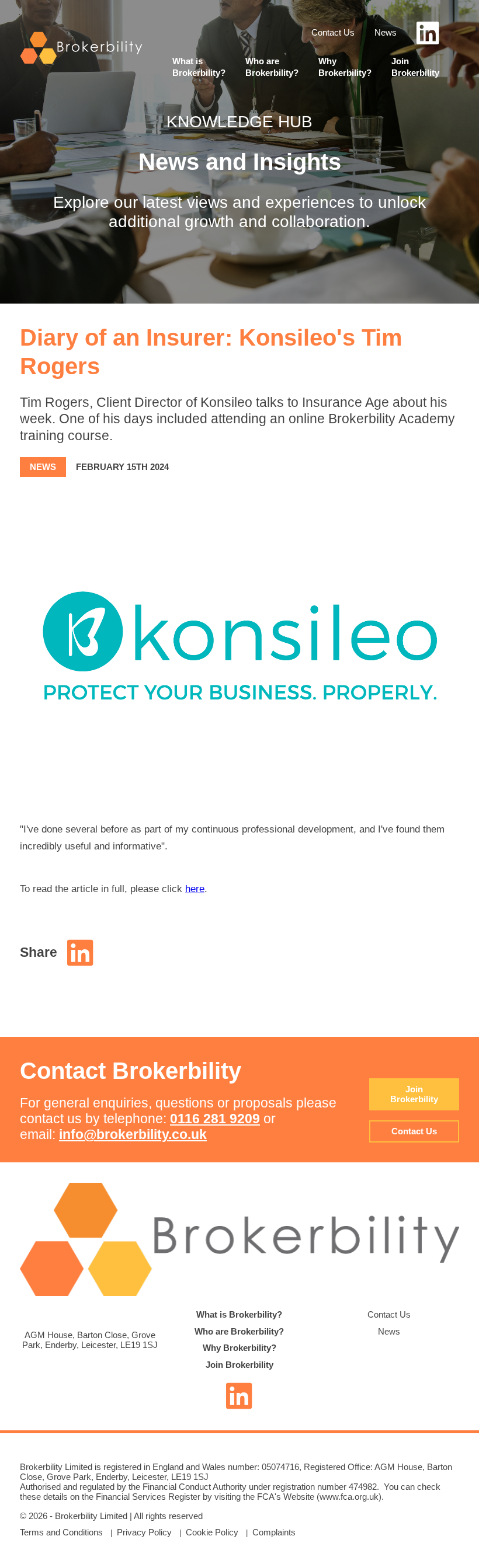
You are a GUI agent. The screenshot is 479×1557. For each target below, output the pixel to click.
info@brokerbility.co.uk (133, 1134)
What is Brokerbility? (239, 1314)
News (385, 32)
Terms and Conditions (61, 1532)
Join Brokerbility (414, 1094)
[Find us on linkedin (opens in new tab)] (427, 39)
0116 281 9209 (215, 1118)
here (194, 888)
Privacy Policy (144, 1532)
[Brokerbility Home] (81, 61)
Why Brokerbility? (239, 1348)
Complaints (274, 1532)
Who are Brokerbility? (239, 1331)
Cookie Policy (212, 1532)
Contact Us (333, 32)
